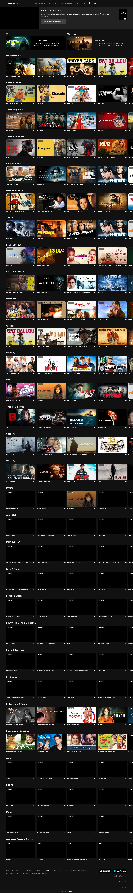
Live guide (41, 3)
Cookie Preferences (66, 891)
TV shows (82, 3)
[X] (125, 876)
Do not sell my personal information (34, 873)
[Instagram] (115, 876)
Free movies (68, 3)
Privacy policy (63, 870)
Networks (95, 3)
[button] (53, 21)
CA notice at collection (78, 870)
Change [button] (124, 881)
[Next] (126, 66)
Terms (54, 870)
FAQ (17, 873)
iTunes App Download (105, 871)
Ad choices (10, 873)
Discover (55, 3)
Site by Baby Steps (121, 887)
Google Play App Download (120, 871)
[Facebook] (120, 876)
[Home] (12, 3)
